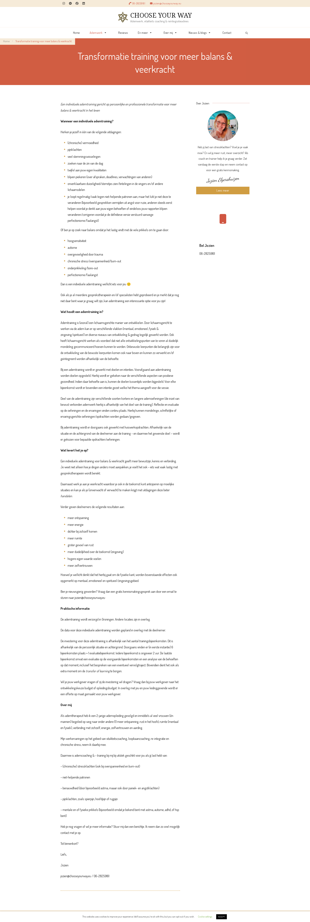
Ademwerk (96, 32)
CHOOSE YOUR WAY (161, 15)
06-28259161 (138, 3)
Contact (227, 32)
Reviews (123, 32)
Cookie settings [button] (205, 916)
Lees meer (222, 190)
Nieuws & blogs (198, 32)
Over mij (168, 32)
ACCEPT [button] (221, 916)
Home (76, 32)
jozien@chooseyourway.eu (167, 3)
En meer (143, 32)
